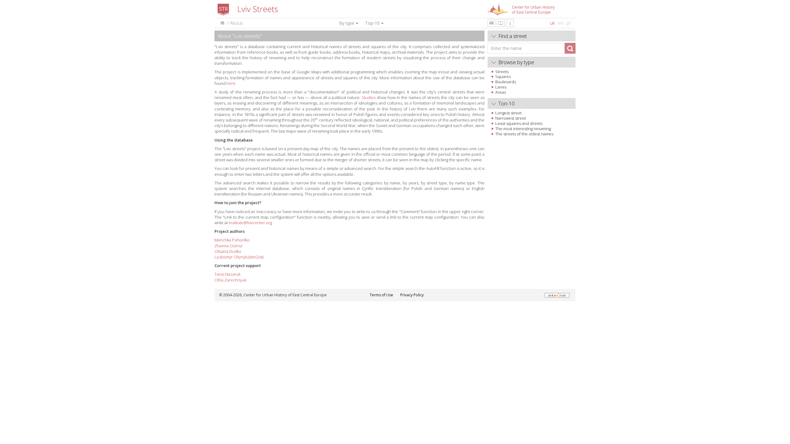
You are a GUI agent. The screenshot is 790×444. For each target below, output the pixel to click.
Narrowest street (510, 118)
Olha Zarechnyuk (230, 280)
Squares (503, 76)
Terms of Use (381, 295)
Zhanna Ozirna (228, 246)
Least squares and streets (519, 123)
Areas (500, 92)
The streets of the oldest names (524, 134)
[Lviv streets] (222, 22)
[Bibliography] (501, 23)
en (560, 23)
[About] (510, 23)
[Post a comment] (491, 23)
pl (568, 23)
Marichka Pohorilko (232, 240)
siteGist (255, 257)
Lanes (500, 87)
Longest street (508, 113)
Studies (369, 97)
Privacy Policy (412, 295)
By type (346, 23)
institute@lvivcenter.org (250, 222)
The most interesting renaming (523, 128)
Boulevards (505, 81)
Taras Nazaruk (227, 274)
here (231, 83)
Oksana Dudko (227, 251)
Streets (502, 71)
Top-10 (372, 23)
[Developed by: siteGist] (557, 295)
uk (552, 23)
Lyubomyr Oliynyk (230, 257)
